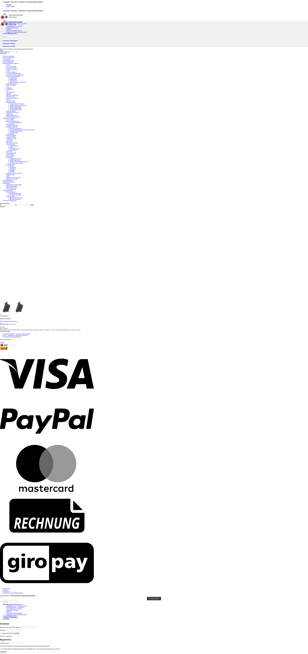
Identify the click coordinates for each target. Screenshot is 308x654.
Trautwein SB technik (12, 112)
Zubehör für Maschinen (9, 200)
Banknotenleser (10, 192)
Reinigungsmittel (11, 153)
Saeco (8, 99)
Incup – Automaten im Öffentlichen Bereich (15, 335)
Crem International (11, 83)
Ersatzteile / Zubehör (9, 118)
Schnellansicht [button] (4, 316)
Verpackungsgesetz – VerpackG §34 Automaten (16, 334)
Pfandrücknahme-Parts (16, 163)
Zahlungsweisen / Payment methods (16, 23)
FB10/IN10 (13, 167)
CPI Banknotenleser (15, 193)
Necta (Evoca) (10, 96)
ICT (7, 91)
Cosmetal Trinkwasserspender (15, 75)
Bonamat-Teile (10, 124)
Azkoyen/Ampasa (11, 67)
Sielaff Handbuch (11, 102)
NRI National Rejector (12, 98)
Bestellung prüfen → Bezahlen (15, 25)
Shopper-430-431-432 (16, 131)
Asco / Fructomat (11, 66)
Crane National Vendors (13, 76)
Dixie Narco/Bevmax (15, 128)
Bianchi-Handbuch (11, 69)
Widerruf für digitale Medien (14, 30)
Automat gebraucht (8, 57)
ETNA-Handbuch (11, 85)
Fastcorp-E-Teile (11, 137)
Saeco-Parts (9, 154)
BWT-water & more (11, 187)
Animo (8, 65)
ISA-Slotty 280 (10, 92)
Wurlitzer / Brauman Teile (13, 177)
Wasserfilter (6, 183)
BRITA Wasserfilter (11, 186)
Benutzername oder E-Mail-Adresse (10, 627)
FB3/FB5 (12, 170)
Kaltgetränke (13, 79)
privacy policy (55, 649)
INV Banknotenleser (15, 195)
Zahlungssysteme (8, 190)
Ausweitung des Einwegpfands (12, 337)
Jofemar (8, 93)
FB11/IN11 (13, 169)
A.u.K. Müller (10, 119)
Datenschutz (6, 588)
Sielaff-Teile (9, 157)
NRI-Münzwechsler (15, 199)
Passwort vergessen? (6, 636)
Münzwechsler (10, 196)
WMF (7, 176)
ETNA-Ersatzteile (11, 135)
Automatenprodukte (8, 60)
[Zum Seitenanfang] (0, 597)
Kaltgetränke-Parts (15, 160)
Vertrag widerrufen (154, 598)
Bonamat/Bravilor (8, 62)
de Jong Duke (10, 134)
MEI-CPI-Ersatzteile (12, 143)
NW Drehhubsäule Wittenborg (8, 321)
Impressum (6, 591)
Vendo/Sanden (10, 174)
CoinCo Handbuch (11, 72)
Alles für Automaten (8, 56)
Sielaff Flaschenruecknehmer (18, 105)
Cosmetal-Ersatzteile (12, 125)
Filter (32, 205)
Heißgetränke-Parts (15, 159)
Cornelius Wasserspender (13, 73)
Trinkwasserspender (9, 182)
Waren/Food (13, 150)
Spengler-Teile (10, 164)
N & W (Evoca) (10, 144)
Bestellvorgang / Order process (12, 22)
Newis (11, 147)
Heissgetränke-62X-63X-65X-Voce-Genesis (22, 130)
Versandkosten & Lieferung (14, 26)
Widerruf (8, 29)
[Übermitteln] (3, 38)
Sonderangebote (8, 180)
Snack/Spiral (13, 80)
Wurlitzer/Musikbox (11, 115)
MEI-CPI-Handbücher (12, 95)
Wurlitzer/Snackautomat (13, 117)
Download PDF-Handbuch (10, 63)
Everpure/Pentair (11, 189)
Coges (8, 70)
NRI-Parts (9, 151)
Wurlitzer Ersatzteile (12, 179)
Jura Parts (9, 141)
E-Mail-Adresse (5, 643)
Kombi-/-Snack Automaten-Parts (19, 161)
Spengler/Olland (11, 111)
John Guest (9, 140)
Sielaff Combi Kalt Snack (17, 104)
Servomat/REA (10, 156)
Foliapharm (9, 89)
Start (1, 49)
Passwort (3, 630)
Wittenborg (9, 114)
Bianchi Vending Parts (12, 121)
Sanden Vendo (10, 101)
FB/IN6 (12, 166)
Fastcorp (8, 88)
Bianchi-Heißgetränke (16, 122)
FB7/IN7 (12, 172)
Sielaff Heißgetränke (15, 106)
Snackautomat (14, 132)
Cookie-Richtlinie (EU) (10, 33)
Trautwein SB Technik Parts (14, 173)
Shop (5, 49)
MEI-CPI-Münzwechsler (16, 198)
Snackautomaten (14, 148)
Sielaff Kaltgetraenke (15, 108)
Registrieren (3, 651)
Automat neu (6, 59)
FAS (7, 86)
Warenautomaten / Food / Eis (18, 82)
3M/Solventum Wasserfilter (14, 185)
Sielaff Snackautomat (16, 109)
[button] (10, 40)
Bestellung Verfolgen (12, 27)
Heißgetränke (13, 78)
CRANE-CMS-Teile (11, 127)
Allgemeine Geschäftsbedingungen (16, 32)
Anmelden (16, 633)
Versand (5, 328)
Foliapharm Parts (11, 138)
